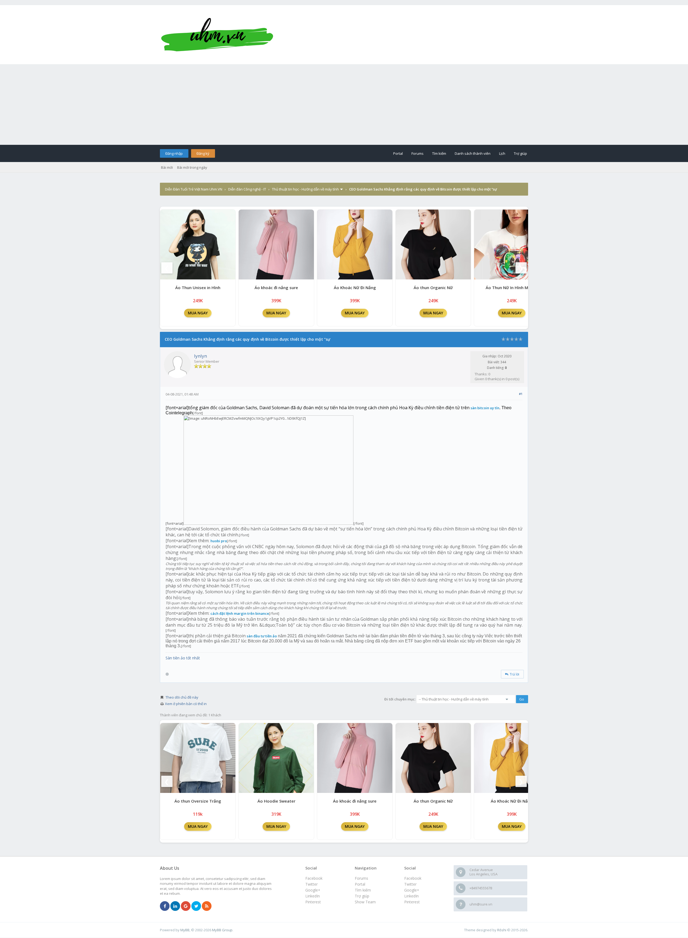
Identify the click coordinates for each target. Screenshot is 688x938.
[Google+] (186, 906)
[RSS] (207, 906)
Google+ (411, 890)
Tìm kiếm (439, 153)
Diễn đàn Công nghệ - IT (247, 189)
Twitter (410, 884)
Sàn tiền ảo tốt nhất (183, 657)
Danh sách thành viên (472, 153)
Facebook (412, 878)
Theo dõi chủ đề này (182, 697)
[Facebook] (165, 906)
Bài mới (167, 167)
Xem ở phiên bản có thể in (186, 703)
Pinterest (412, 901)
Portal (398, 153)
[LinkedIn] (175, 906)
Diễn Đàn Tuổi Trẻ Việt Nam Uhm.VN (193, 189)
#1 (520, 394)
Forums (417, 153)
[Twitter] (196, 906)
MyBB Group (222, 930)
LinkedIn (411, 896)
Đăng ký (202, 153)
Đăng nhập (174, 153)
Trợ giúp (520, 153)
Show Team (365, 901)
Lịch (502, 153)
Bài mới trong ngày (192, 167)
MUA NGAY (198, 312)
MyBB (184, 930)
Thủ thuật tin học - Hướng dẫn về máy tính (305, 189)
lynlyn (200, 356)
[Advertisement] (344, 104)
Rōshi (501, 930)
